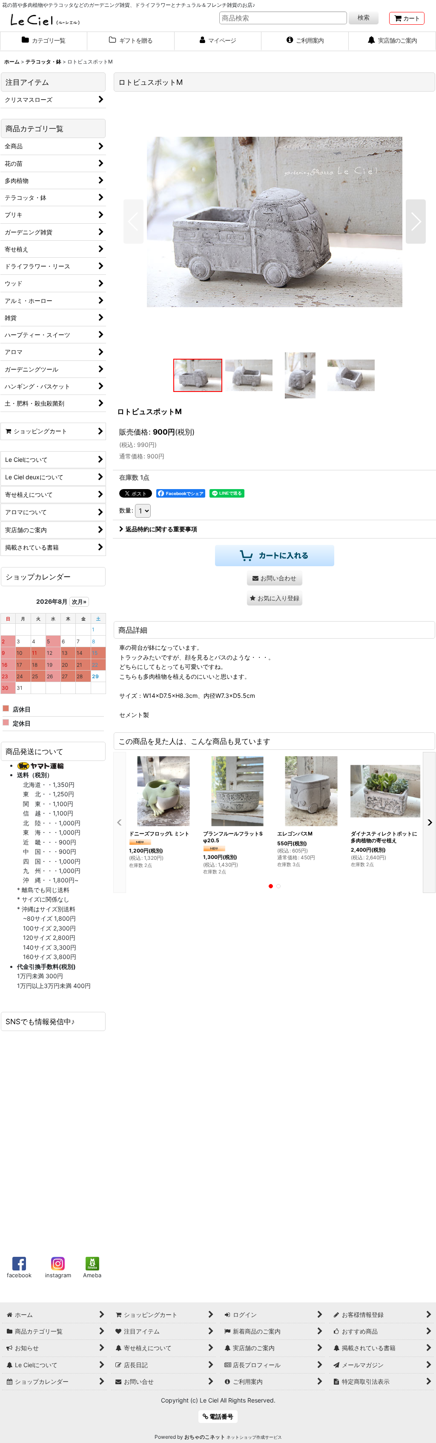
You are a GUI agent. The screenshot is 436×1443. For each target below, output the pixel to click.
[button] (133, 221)
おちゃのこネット (204, 1437)
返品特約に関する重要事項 (161, 529)
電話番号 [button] (220, 1416)
